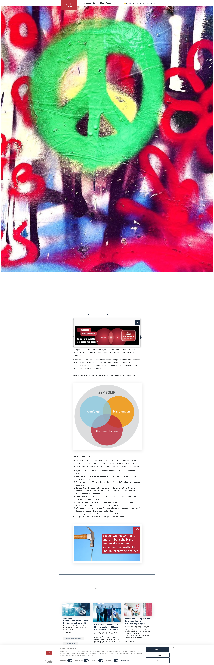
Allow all (157, 649)
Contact (149, 3)
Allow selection (157, 655)
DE (127, 3)
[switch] (86, 660)
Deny (157, 660)
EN (132, 3)
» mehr (64, 582)
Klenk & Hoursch (77, 314)
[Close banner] (173, 647)
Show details (125, 660)
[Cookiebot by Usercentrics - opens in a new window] (49, 661)
